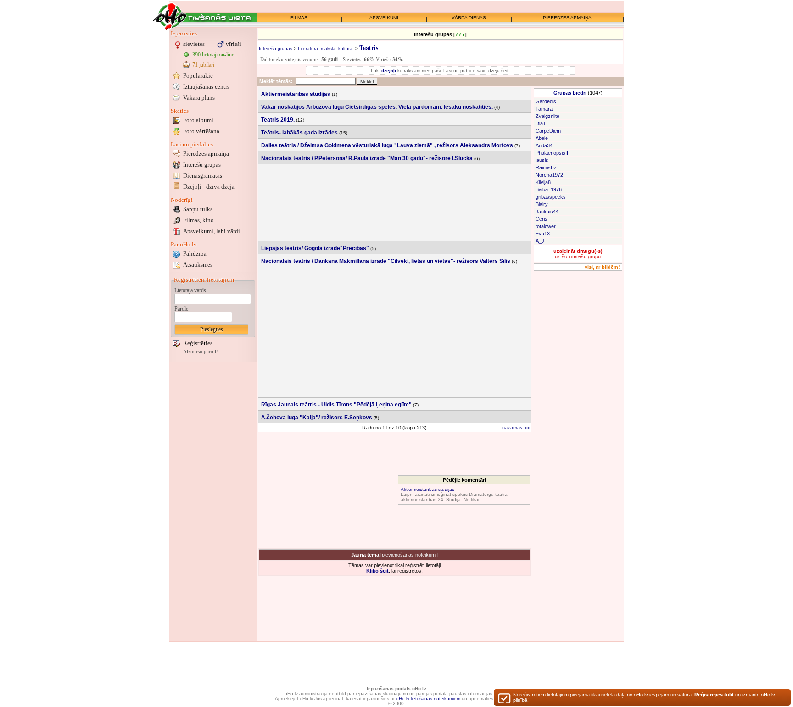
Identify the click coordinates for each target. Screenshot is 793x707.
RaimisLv (546, 167)
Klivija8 (543, 182)
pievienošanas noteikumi (409, 554)
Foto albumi (198, 120)
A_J (540, 241)
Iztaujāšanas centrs (206, 86)
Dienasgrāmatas (202, 175)
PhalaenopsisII (552, 153)
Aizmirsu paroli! (200, 351)
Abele (542, 138)
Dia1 (541, 123)
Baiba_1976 (549, 189)
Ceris (541, 219)
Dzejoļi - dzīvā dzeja (209, 186)
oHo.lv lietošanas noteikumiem (428, 698)
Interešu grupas (202, 164)
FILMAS (298, 17)
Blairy (542, 204)
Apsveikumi (211, 231)
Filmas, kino (198, 220)
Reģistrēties (197, 343)
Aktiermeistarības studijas (427, 489)
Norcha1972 (549, 175)
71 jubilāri (203, 64)
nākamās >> (516, 427)
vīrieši (233, 43)
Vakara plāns (199, 97)
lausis (542, 160)
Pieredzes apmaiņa (206, 153)
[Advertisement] (213, 501)
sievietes (194, 43)
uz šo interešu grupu (578, 253)
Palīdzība (195, 253)
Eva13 (543, 233)
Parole (181, 309)
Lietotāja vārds (190, 290)
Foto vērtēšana (201, 131)
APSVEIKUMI (383, 17)
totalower (546, 226)
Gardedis (546, 101)
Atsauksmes (197, 264)
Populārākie (198, 75)
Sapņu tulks (197, 209)
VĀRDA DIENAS (469, 17)
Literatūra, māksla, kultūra (325, 48)
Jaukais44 (547, 211)
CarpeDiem (548, 131)
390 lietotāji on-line (213, 54)
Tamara (544, 108)
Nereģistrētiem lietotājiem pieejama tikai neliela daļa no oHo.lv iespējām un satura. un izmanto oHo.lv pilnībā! (644, 697)
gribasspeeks (551, 197)
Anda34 (544, 145)
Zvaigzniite (547, 116)
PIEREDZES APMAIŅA (567, 17)
